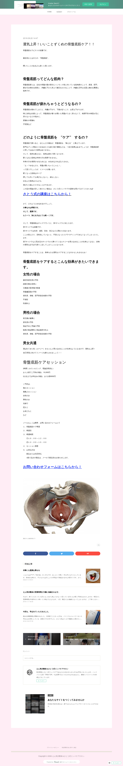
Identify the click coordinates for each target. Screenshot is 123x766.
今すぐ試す (88, 4)
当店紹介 (59, 12)
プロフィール (71, 12)
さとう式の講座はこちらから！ (47, 193)
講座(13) (25, 538)
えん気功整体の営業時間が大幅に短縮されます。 (41, 592)
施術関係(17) (31, 538)
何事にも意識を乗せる (31, 570)
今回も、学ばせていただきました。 (36, 611)
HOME (49, 12)
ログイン (103, 4)
